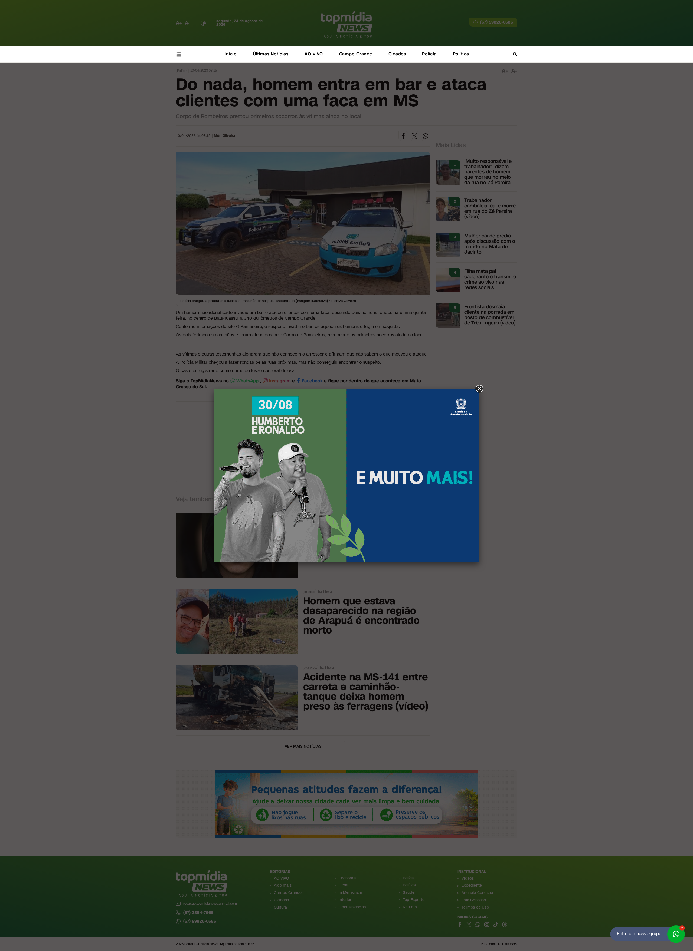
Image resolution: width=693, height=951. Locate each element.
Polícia (429, 54)
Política (461, 54)
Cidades (397, 54)
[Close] (479, 389)
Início (231, 54)
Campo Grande (355, 54)
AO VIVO (314, 54)
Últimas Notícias (270, 54)
